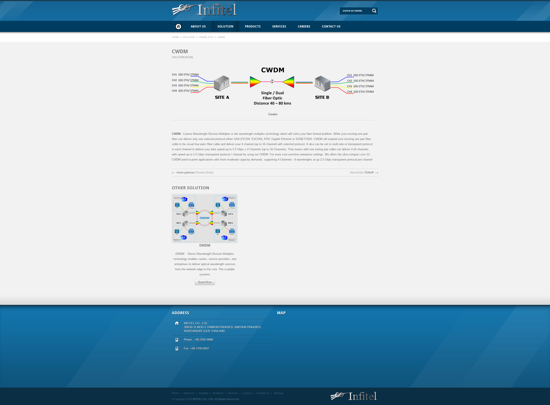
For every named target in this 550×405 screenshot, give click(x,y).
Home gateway (185, 172)
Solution (225, 26)
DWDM (204, 245)
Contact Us (331, 26)
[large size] (273, 109)
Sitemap (278, 393)
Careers (304, 26)
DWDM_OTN (206, 37)
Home (178, 26)
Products (253, 26)
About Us (198, 26)
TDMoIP (369, 172)
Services (279, 26)
